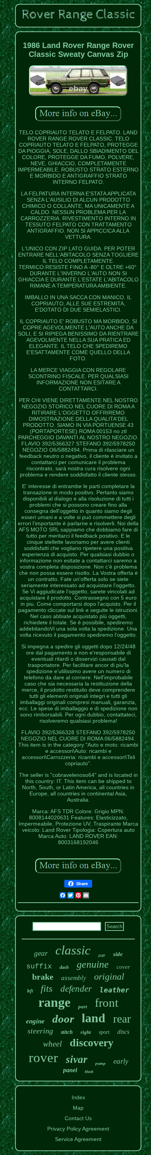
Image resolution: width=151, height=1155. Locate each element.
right (86, 1032)
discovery (91, 1043)
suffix (39, 966)
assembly (73, 978)
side (118, 954)
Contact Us (78, 1118)
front (106, 1002)
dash (64, 967)
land (93, 1018)
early (120, 1061)
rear (122, 1018)
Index (78, 1097)
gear (41, 953)
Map (78, 1108)
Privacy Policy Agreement (78, 1129)
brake (42, 977)
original (109, 977)
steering (40, 1030)
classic (73, 950)
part (82, 1006)
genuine (93, 964)
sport (104, 1032)
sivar (77, 1059)
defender (76, 989)
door (63, 1019)
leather (114, 990)
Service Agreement (78, 1139)
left (30, 991)
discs (123, 1031)
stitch (67, 1032)
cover (123, 967)
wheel (52, 1044)
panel (70, 1070)
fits (47, 988)
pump (100, 1063)
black (89, 1071)
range (54, 1002)
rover (43, 1057)
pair (101, 955)
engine (35, 1021)
